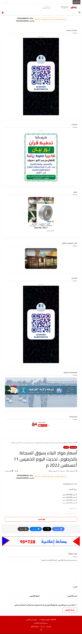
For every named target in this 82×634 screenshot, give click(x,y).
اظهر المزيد (41, 519)
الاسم (75, 587)
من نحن (42, 626)
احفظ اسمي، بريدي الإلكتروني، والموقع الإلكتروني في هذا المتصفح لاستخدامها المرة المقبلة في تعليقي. (44, 605)
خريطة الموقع (35, 626)
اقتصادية (62, 442)
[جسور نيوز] (59, 7)
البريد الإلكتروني (72, 596)
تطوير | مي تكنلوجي (31, 619)
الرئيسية (73, 442)
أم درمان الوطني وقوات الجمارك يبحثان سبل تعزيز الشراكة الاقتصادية (52, 2)
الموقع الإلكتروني (35, 596)
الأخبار (68, 442)
